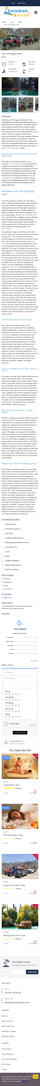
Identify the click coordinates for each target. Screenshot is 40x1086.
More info (25, 1081)
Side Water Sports (8, 1036)
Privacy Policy (6, 1049)
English (23, 3)
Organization (9, 697)
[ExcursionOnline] (6, 742)
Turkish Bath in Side (11, 785)
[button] (33, 90)
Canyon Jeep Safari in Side (14, 885)
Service (7, 691)
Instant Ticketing (7, 1054)
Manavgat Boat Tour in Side (14, 935)
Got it (35, 1076)
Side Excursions (7, 1021)
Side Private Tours (8, 1026)
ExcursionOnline (16, 741)
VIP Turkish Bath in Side (13, 835)
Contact (4, 1069)
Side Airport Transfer (9, 1031)
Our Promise (6, 1064)
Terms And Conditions (9, 1059)
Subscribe (32, 972)
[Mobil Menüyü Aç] (35, 12)
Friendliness (9, 703)
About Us (5, 1016)
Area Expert (9, 708)
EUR (13, 3)
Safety (7, 714)
